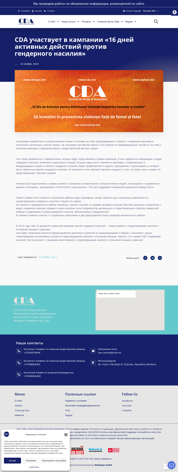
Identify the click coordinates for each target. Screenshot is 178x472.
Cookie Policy (34, 467)
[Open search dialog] (156, 22)
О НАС (51, 21)
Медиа (129, 21)
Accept (12, 460)
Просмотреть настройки (54, 460)
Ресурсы (86, 21)
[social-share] (145, 258)
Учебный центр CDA (108, 21)
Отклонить (31, 460)
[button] (174, 12)
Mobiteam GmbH (103, 465)
